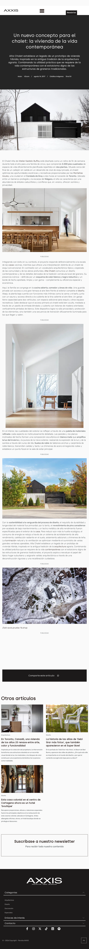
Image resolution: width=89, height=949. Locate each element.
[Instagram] (35, 930)
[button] (58, 675)
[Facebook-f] (29, 930)
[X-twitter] (41, 930)
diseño (81, 290)
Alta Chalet (50, 271)
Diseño (48, 735)
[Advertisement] (44, 650)
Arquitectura (5, 735)
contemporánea (52, 549)
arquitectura (60, 546)
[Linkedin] (54, 930)
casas (11, 265)
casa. (37, 531)
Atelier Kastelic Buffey (29, 161)
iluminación (10, 540)
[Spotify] (60, 930)
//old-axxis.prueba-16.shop (14, 628)
